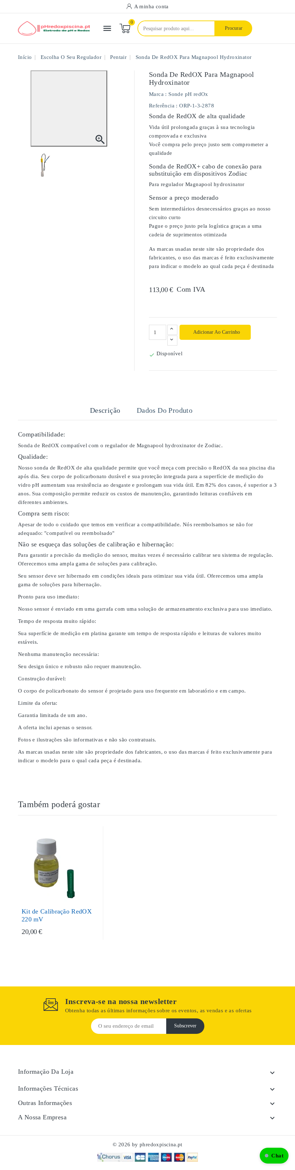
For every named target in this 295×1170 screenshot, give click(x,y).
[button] (274, 1156)
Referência (161, 105)
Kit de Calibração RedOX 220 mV (57, 915)
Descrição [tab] (105, 410)
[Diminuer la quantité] (172, 341)
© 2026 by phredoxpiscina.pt (147, 1144)
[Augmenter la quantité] (172, 330)
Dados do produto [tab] (164, 410)
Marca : (158, 94)
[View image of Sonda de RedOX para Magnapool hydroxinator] (44, 165)
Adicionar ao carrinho (216, 332)
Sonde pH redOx (188, 94)
